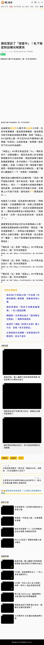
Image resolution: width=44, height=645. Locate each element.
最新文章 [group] (4, 6)
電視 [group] (36, 6)
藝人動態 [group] (25, 6)
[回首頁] (8, 2)
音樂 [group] (41, 6)
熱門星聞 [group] (17, 6)
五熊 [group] (11, 6)
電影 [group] (32, 6)
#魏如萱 (4, 346)
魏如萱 (13, 128)
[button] (35, 2)
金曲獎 (29, 128)
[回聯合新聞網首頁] (2, 2)
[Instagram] (32, 2)
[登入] (39, 2)
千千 (32, 191)
